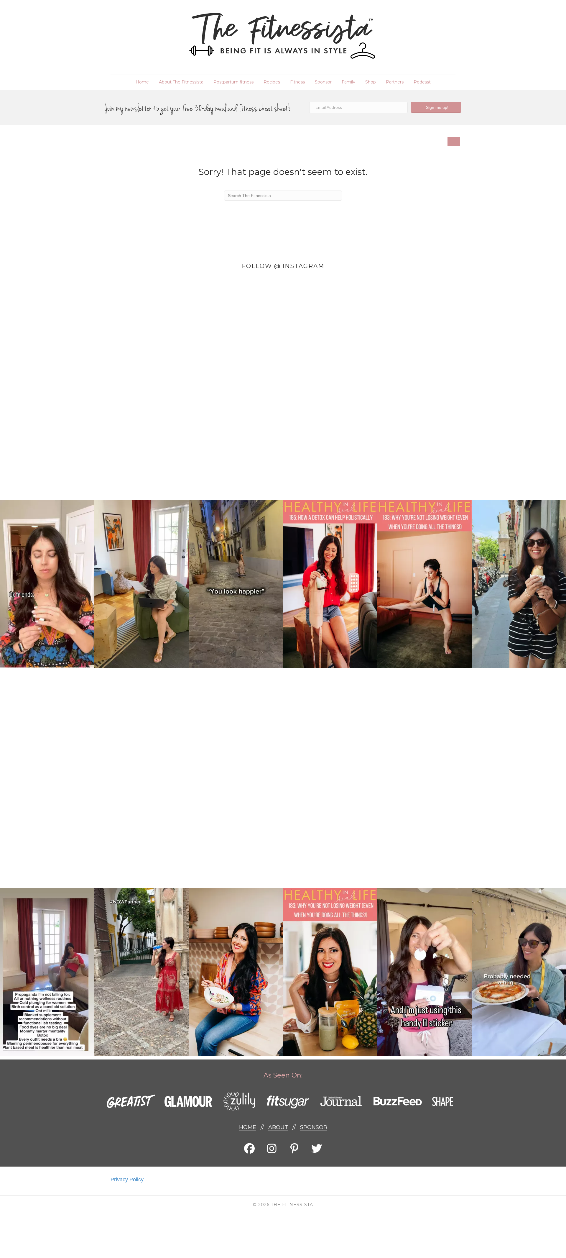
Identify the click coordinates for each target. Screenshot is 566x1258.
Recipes (272, 82)
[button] (436, 107)
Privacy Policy (127, 1179)
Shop (370, 82)
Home (142, 82)
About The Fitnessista (181, 82)
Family (348, 82)
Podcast (422, 82)
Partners (395, 82)
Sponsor (323, 82)
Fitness (297, 82)
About (278, 1127)
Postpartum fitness (233, 82)
